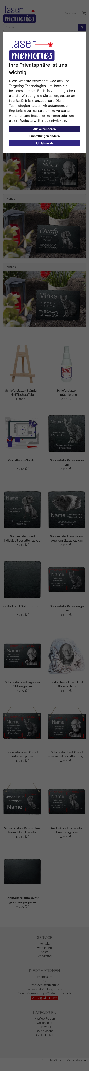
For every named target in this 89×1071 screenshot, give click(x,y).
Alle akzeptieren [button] (44, 129)
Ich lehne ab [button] (44, 143)
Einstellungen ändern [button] (44, 136)
